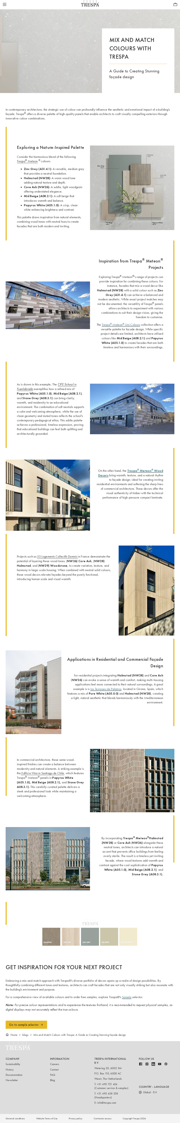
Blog (52, 1080)
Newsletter (12, 1080)
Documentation (14, 1074)
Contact (54, 1069)
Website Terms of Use (46, 1118)
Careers (54, 1064)
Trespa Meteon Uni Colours (121, 325)
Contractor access (102, 1118)
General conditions (15, 1118)
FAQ (52, 1074)
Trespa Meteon (27, 161)
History (10, 1069)
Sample (126, 997)
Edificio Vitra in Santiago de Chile (42, 773)
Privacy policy (75, 1118)
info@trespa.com (106, 1102)
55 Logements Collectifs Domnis (57, 556)
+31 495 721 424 (107, 1084)
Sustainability (13, 1064)
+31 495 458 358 (107, 1093)
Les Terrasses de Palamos (105, 689)
